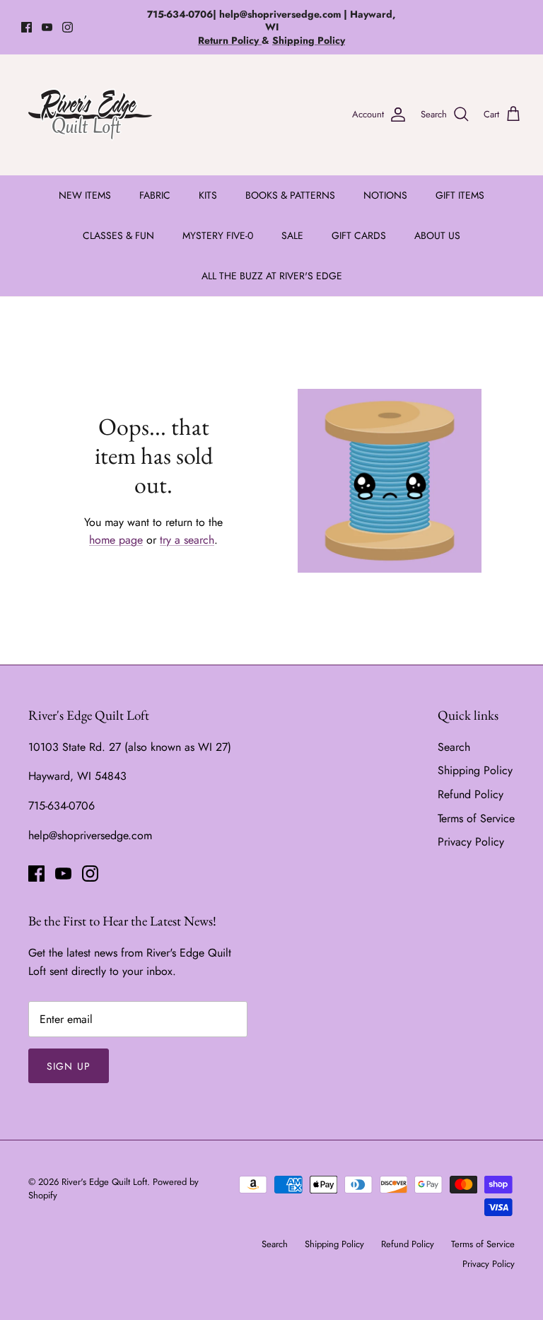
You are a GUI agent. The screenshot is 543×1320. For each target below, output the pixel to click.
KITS (208, 195)
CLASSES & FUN (118, 235)
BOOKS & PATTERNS (290, 195)
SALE (292, 235)
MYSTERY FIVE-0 (217, 235)
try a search (187, 540)
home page (116, 540)
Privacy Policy (471, 842)
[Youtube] (47, 27)
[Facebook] (26, 27)
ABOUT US (437, 235)
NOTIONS (385, 195)
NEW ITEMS (85, 195)
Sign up (68, 1066)
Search (454, 747)
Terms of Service (476, 818)
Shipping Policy (475, 770)
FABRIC (154, 195)
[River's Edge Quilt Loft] (90, 114)
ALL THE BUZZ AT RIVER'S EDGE (272, 276)
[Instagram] (67, 27)
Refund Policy (470, 794)
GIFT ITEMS (460, 195)
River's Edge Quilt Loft (104, 1181)
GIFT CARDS (359, 235)
